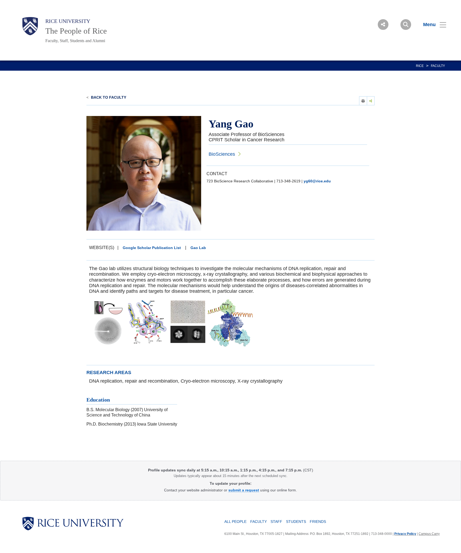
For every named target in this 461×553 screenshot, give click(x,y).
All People (235, 521)
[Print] (363, 100)
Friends (318, 521)
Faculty (438, 66)
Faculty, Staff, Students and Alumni (75, 40)
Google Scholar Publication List (152, 248)
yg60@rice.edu (317, 181)
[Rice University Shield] (30, 26)
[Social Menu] (383, 24)
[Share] (371, 100)
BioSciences (222, 154)
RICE (420, 66)
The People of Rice (76, 30)
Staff (276, 521)
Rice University (67, 21)
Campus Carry (429, 534)
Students (296, 521)
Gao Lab (198, 248)
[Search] (405, 24)
